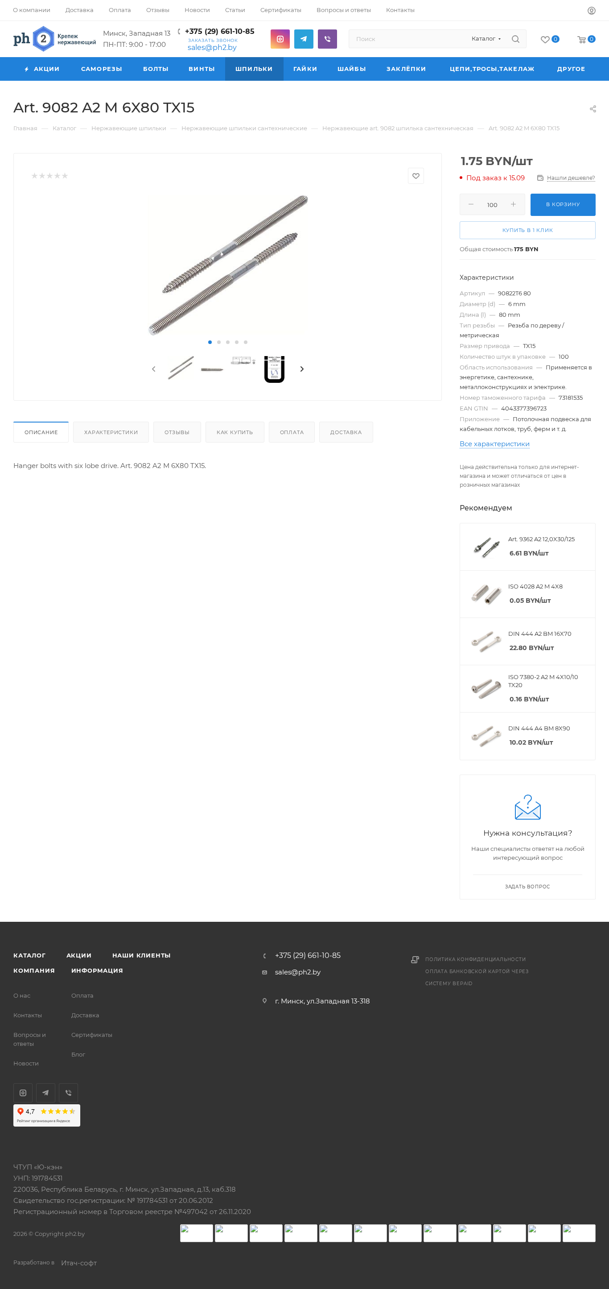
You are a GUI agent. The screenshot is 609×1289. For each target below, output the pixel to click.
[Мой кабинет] (592, 11)
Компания (34, 970)
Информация (97, 970)
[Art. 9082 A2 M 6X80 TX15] (227, 265)
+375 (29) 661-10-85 (220, 31)
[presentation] (153, 369)
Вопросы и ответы (29, 1039)
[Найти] (516, 38)
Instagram (280, 39)
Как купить (235, 432)
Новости (26, 1063)
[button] (210, 342)
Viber (327, 39)
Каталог (29, 955)
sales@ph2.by (212, 47)
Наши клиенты (141, 955)
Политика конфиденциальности (475, 959)
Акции (79, 955)
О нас (21, 995)
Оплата (292, 432)
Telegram (303, 39)
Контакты (27, 1015)
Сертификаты (91, 1034)
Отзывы (177, 432)
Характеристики (111, 432)
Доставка (346, 432)
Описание (41, 432)
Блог (78, 1054)
